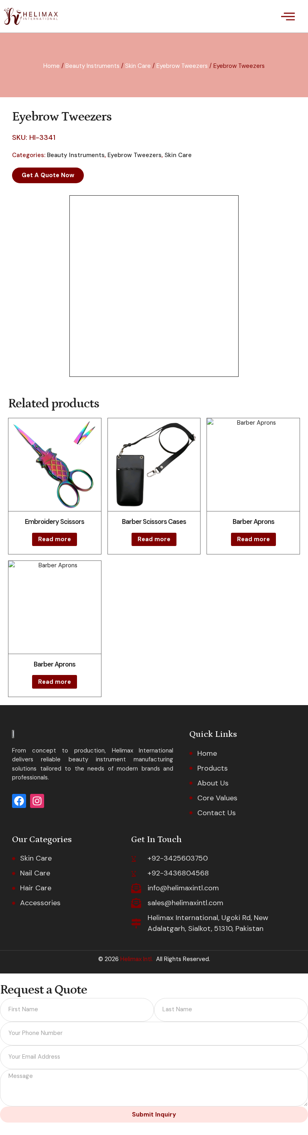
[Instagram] (37, 801)
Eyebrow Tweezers (182, 66)
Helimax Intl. (136, 959)
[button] (288, 16)
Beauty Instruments (92, 66)
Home (51, 66)
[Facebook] (19, 801)
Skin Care (138, 66)
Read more (54, 539)
